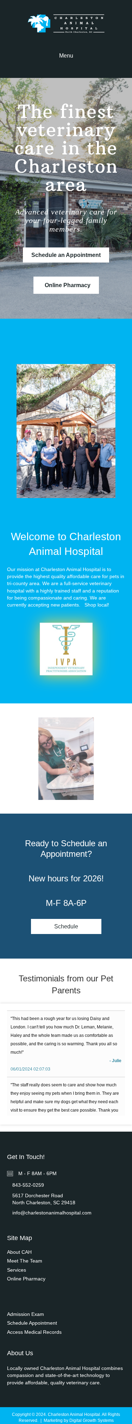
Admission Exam (25, 1314)
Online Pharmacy (26, 1278)
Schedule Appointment (32, 1323)
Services (16, 1270)
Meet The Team (24, 1261)
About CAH (19, 1252)
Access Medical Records (34, 1332)
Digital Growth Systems (91, 1420)
